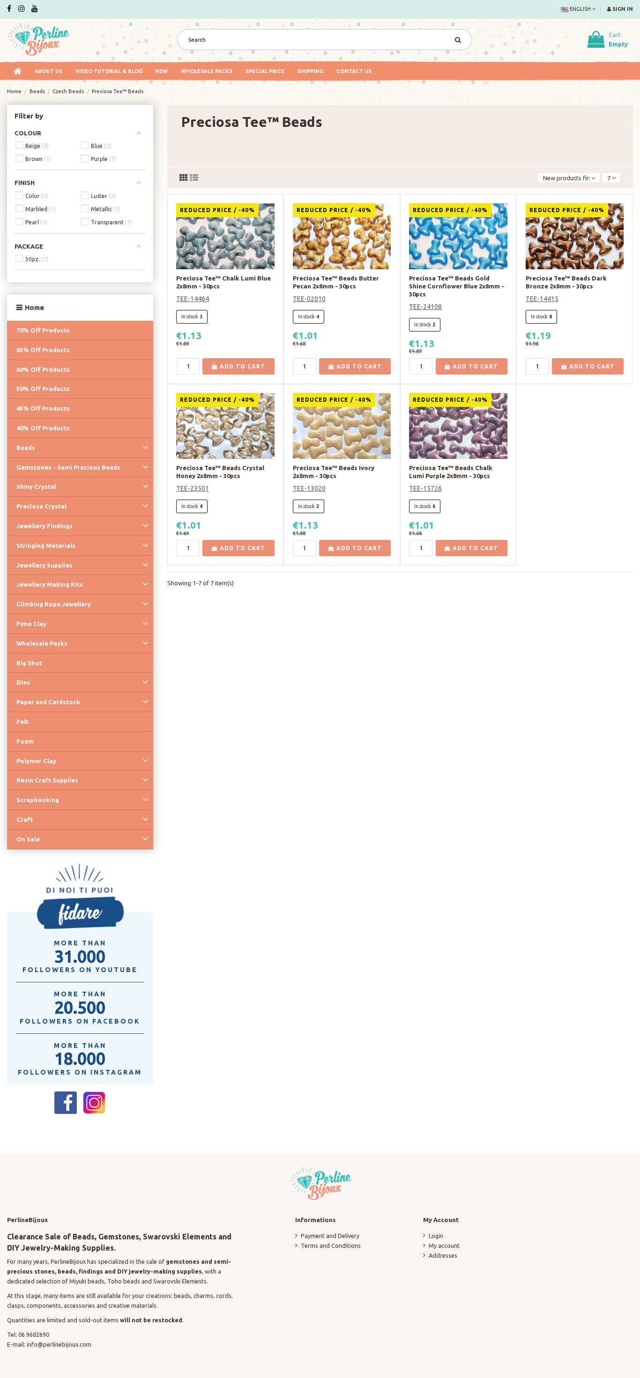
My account (444, 1245)
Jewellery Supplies (44, 565)
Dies (23, 682)
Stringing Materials (45, 545)
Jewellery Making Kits (49, 584)
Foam (25, 741)
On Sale (28, 839)
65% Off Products (43, 349)
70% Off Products (43, 330)
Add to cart (241, 366)
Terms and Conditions (331, 1245)
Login (436, 1235)
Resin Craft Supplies (47, 780)
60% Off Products (43, 369)
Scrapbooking (37, 799)
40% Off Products (43, 428)
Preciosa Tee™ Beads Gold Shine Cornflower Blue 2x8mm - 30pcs (456, 286)
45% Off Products (43, 408)
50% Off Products (43, 388)
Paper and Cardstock (48, 702)
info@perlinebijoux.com (59, 1344)
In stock (189, 316)
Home (34, 307)
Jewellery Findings (44, 526)
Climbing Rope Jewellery (53, 604)
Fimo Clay (31, 623)
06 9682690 (33, 1334)
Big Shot (29, 663)
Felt (22, 721)
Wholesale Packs (41, 643)
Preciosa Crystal (41, 506)
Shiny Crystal (36, 486)
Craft (24, 819)
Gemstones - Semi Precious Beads (68, 467)
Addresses (443, 1255)
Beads (25, 447)
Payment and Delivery (330, 1235)
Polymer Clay (36, 761)
